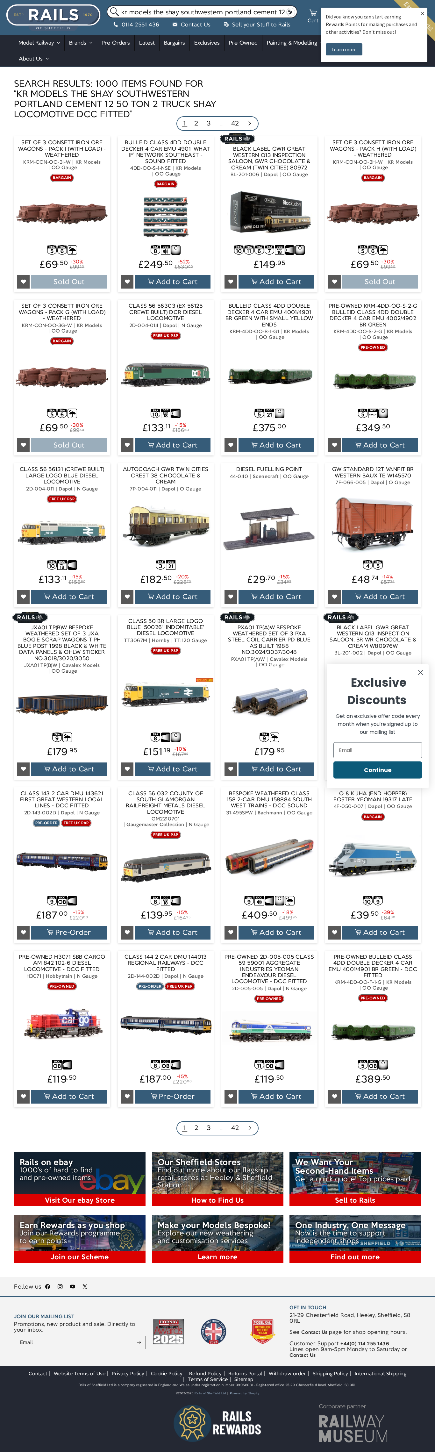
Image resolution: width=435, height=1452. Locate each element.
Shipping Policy (330, 1373)
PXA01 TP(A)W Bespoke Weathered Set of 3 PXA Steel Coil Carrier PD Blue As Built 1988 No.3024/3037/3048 (269, 640)
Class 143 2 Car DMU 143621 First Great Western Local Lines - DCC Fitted (62, 799)
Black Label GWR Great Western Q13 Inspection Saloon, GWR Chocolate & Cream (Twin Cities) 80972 (269, 158)
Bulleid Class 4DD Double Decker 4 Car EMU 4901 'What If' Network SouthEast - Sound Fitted (165, 151)
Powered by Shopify (245, 1393)
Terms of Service (208, 1379)
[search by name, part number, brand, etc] (113, 12)
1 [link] (184, 123)
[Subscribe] (139, 1342)
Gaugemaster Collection (155, 824)
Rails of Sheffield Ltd (210, 1393)
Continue (378, 770)
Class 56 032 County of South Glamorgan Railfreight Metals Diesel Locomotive (166, 802)
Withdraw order (287, 1373)
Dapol (271, 174)
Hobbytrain (59, 976)
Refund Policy (205, 1373)
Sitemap (243, 1379)
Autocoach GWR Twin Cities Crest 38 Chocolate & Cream (166, 475)
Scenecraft (266, 476)
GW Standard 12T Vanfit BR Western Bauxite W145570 (373, 472)
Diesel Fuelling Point (269, 469)
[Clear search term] (291, 12)
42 (235, 123)
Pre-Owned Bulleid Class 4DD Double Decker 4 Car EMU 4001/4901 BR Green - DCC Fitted (373, 966)
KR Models (88, 162)
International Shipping (381, 1373)
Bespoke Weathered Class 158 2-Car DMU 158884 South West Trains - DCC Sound (269, 799)
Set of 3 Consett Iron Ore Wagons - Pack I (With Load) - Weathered (62, 148)
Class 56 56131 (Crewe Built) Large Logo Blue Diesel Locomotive (62, 475)
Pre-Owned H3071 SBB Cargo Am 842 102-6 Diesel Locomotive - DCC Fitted (62, 963)
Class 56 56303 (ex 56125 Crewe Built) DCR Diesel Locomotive (166, 312)
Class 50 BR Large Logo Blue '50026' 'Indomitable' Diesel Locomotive (165, 627)
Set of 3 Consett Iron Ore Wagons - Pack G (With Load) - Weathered (62, 312)
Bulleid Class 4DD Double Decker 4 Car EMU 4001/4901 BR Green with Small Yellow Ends (269, 315)
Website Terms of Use (80, 1373)
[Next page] (249, 124)
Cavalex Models (81, 665)
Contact (38, 1373)
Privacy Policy (128, 1373)
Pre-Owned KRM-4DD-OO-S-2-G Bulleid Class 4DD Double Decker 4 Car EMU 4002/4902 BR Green (373, 315)
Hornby (160, 640)
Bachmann (270, 812)
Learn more (344, 49)
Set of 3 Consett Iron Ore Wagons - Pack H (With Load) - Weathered (373, 148)
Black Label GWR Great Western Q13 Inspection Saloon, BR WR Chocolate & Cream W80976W (373, 637)
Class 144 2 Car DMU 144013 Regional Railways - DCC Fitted (166, 963)
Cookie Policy (167, 1373)
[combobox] (202, 11)
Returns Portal (245, 1373)
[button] (313, 17)
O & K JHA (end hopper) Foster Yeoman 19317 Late (372, 796)
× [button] (422, 13)
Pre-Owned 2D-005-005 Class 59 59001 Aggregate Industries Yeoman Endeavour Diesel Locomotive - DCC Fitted (269, 969)
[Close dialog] (420, 672)
